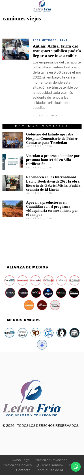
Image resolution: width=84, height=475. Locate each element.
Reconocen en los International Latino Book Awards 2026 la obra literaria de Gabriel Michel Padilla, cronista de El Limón (53, 183)
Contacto (23, 470)
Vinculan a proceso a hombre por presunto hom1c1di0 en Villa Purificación (53, 160)
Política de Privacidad (51, 460)
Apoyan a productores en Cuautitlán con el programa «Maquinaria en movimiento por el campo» (52, 208)
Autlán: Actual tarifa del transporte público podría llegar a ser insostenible (57, 51)
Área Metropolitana (50, 40)
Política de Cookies (17, 465)
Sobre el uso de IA (49, 470)
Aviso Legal (21, 460)
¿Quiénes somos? (50, 465)
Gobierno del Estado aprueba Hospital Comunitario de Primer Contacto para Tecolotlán (52, 138)
